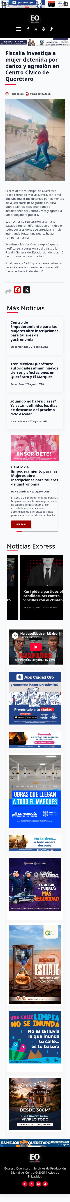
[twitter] (36, 29)
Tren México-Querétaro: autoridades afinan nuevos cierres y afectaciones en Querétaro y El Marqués (34, 370)
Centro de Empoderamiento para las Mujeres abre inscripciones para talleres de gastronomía (34, 331)
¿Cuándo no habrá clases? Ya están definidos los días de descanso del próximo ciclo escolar (33, 407)
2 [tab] (37, 1067)
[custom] (43, 29)
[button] (11, 587)
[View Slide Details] (35, 1037)
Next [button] (66, 4)
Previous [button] (4, 4)
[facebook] (28, 29)
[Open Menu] (18, 29)
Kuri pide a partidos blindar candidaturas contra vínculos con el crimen (34, 595)
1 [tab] (33, 1067)
